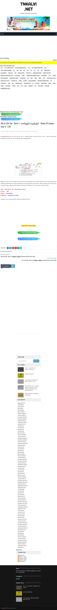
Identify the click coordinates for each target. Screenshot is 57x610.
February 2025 (21, 434)
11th (29, 67)
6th (31, 70)
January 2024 (21, 457)
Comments (35, 131)
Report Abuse (19, 550)
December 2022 (21, 480)
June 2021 (20, 512)
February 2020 (21, 536)
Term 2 (54, 83)
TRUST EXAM (40, 85)
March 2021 (20, 517)
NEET (32, 78)
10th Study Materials (29, 374)
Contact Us (28, 73)
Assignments (4, 73)
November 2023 (21, 461)
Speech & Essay (19, 83)
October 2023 (21, 463)
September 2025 (21, 422)
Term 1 (49, 83)
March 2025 (20, 433)
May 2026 (20, 408)
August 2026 (20, 403)
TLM (22, 85)
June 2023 (20, 470)
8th (38, 70)
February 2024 (21, 455)
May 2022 (20, 492)
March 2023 (20, 475)
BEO (15, 73)
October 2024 (21, 441)
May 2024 (20, 450)
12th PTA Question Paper (6, 70)
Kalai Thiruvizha (4, 78)
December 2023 (21, 459)
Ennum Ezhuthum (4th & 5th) (7, 75)
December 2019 (21, 540)
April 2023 (20, 473)
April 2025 (20, 431)
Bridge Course (21, 73)
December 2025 (21, 417)
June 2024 (20, 448)
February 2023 (21, 477)
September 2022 (21, 485)
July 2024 (20, 447)
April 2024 (20, 452)
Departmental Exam (37, 73)
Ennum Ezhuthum (47, 73)
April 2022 (20, 494)
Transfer (30, 85)
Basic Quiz (10, 73)
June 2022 (20, 491)
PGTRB (20, 80)
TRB (35, 85)
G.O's (50, 75)
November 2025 (21, 419)
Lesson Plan (22, 78)
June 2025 (20, 427)
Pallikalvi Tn (14, 80)
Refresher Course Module (43, 80)
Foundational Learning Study (32, 75)
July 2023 (20, 468)
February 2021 (21, 519)
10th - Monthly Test (9, 67)
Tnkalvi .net (28, 6)
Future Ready (44, 75)
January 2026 (21, 415)
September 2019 (21, 545)
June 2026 (20, 406)
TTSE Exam (47, 85)
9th (41, 70)
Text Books (7, 85)
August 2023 (20, 466)
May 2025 (20, 429)
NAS (28, 78)
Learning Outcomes (14, 78)
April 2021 (20, 515)
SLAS (13, 83)
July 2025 (20, 426)
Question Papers (32, 80)
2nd (17, 70)
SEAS (9, 83)
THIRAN (13, 85)
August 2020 (20, 529)
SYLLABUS (37, 83)
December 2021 (21, 501)
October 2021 (21, 505)
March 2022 (20, 496)
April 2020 (20, 535)
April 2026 (20, 410)
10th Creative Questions (20, 67)
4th (24, 70)
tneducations (22, 561)
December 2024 (21, 438)
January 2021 (21, 521)
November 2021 (21, 503)
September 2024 (21, 443)
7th (34, 70)
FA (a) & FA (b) (17, 75)
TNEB (25, 85)
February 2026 (21, 413)
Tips (18, 85)
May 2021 (20, 514)
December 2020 (21, 522)
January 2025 (21, 436)
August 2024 (20, 445)
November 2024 (21, 440)
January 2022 (21, 499)
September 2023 (21, 464)
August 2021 (20, 508)
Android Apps (47, 70)
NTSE (44, 78)
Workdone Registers (5, 88)
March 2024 (20, 454)
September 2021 (21, 507)
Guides (54, 75)
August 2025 (20, 424)
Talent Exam (43, 83)
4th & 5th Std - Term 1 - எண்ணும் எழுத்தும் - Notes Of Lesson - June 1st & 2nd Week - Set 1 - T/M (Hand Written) (32, 388)
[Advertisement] (28, 46)
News (36, 78)
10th (2, 67)
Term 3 (2, 85)
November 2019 (21, 542)
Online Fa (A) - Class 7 (5, 80)
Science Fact (3, 83)
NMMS (40, 78)
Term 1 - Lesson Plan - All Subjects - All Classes (30, 368)
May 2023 (20, 471)
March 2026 (20, 411)
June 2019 (20, 547)
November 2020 (21, 524)
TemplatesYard (12, 608)
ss (33, 83)
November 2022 (21, 482)
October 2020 (21, 526)
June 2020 (20, 531)
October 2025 (21, 420)
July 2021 (20, 510)
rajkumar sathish (22, 557)
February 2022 (21, 498)
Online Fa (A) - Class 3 (51, 78)
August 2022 (20, 487)
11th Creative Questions (37, 67)
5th (27, 70)
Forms (23, 75)
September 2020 (21, 528)
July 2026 (20, 404)
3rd (21, 70)
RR (51, 80)
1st (14, 70)
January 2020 (21, 538)
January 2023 (21, 478)
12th (45, 67)
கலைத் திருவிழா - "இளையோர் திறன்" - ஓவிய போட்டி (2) (31, 380)
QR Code (25, 80)
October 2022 (21, 484)
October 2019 (21, 543)
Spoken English (27, 83)
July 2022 (20, 489)
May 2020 (20, 533)
